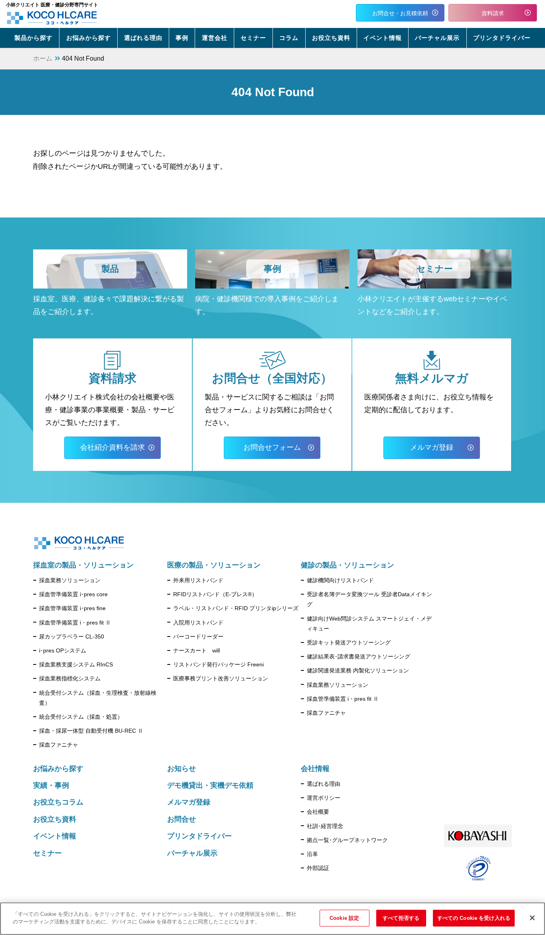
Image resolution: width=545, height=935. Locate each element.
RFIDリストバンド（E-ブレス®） (215, 594)
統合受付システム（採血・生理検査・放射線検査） (97, 698)
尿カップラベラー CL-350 (71, 636)
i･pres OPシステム (62, 650)
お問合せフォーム (272, 447)
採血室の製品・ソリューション (83, 565)
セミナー (47, 853)
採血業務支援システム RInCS (76, 664)
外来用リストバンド (198, 580)
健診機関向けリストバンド (340, 580)
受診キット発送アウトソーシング (349, 642)
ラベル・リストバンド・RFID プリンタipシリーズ (235, 608)
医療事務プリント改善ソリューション (220, 678)
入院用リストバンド (198, 622)
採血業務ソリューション (70, 580)
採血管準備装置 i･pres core (73, 594)
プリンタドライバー (199, 836)
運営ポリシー (323, 798)
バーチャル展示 (192, 853)
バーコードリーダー (198, 636)
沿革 (312, 854)
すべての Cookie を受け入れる (473, 918)
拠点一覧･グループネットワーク (347, 840)
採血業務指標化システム (70, 678)
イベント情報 (54, 836)
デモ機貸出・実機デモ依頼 (210, 785)
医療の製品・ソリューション (214, 565)
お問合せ (181, 819)
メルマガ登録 (431, 447)
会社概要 (318, 811)
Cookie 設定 (344, 918)
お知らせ (181, 769)
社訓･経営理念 (325, 826)
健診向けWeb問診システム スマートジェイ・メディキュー (369, 623)
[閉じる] (532, 918)
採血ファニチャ (58, 744)
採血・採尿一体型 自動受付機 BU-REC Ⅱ (91, 730)
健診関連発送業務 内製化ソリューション (358, 670)
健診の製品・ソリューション (347, 565)
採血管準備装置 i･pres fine (72, 608)
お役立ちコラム (58, 802)
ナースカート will (196, 650)
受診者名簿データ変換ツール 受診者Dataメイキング (369, 599)
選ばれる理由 (323, 784)
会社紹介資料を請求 (112, 447)
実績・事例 (51, 785)
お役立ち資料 (54, 819)
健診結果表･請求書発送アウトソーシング (358, 656)
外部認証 (318, 868)
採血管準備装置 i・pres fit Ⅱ (75, 622)
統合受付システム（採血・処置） (81, 717)
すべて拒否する (401, 918)
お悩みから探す (58, 769)
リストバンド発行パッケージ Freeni (218, 664)
